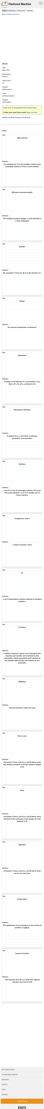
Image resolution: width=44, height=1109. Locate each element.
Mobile (5, 1094)
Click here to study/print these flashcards (19, 108)
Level (4, 93)
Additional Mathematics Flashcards (16, 117)
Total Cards (6, 80)
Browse (5, 1080)
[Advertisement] (22, 39)
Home (4, 10)
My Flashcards (8, 1070)
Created (5, 100)
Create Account (22, 1101)
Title (3, 68)
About (5, 1084)
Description (6, 74)
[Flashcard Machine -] (16, 4)
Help (4, 1089)
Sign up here (32, 112)
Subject (5, 87)
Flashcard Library (10, 1075)
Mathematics (21, 10)
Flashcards (12, 10)
